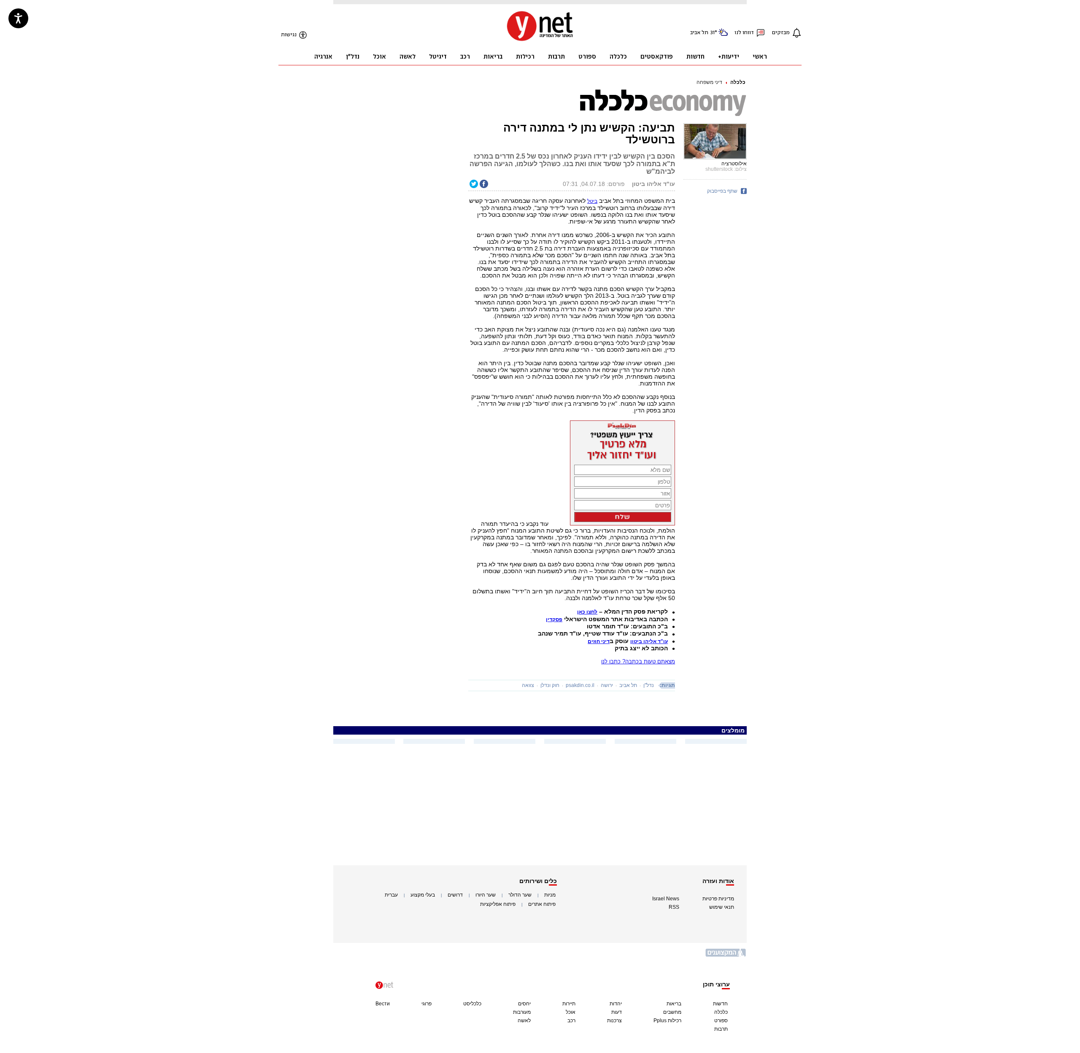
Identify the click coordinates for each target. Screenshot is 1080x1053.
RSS (674, 907)
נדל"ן (648, 685)
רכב (571, 1020)
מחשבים (672, 1012)
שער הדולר (520, 895)
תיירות (568, 1004)
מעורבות (522, 1012)
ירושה (607, 685)
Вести (382, 1004)
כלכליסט (472, 1004)
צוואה (528, 685)
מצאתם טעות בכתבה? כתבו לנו (638, 661)
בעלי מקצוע (422, 895)
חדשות (720, 1004)
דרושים (455, 895)
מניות (550, 895)
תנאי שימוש (721, 907)
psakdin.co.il (580, 685)
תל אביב (628, 685)
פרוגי (426, 1004)
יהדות (616, 1004)
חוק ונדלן (549, 685)
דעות (616, 1012)
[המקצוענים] (726, 955)
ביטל (592, 201)
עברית (391, 895)
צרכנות (614, 1020)
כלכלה (737, 82)
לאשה (524, 1020)
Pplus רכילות (667, 1020)
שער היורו (485, 895)
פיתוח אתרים (542, 904)
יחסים (524, 1004)
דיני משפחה (709, 82)
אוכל (570, 1012)
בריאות (674, 1004)
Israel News (665, 899)
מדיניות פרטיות (718, 899)
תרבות (721, 1029)
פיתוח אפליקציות (498, 904)
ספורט (721, 1020)
